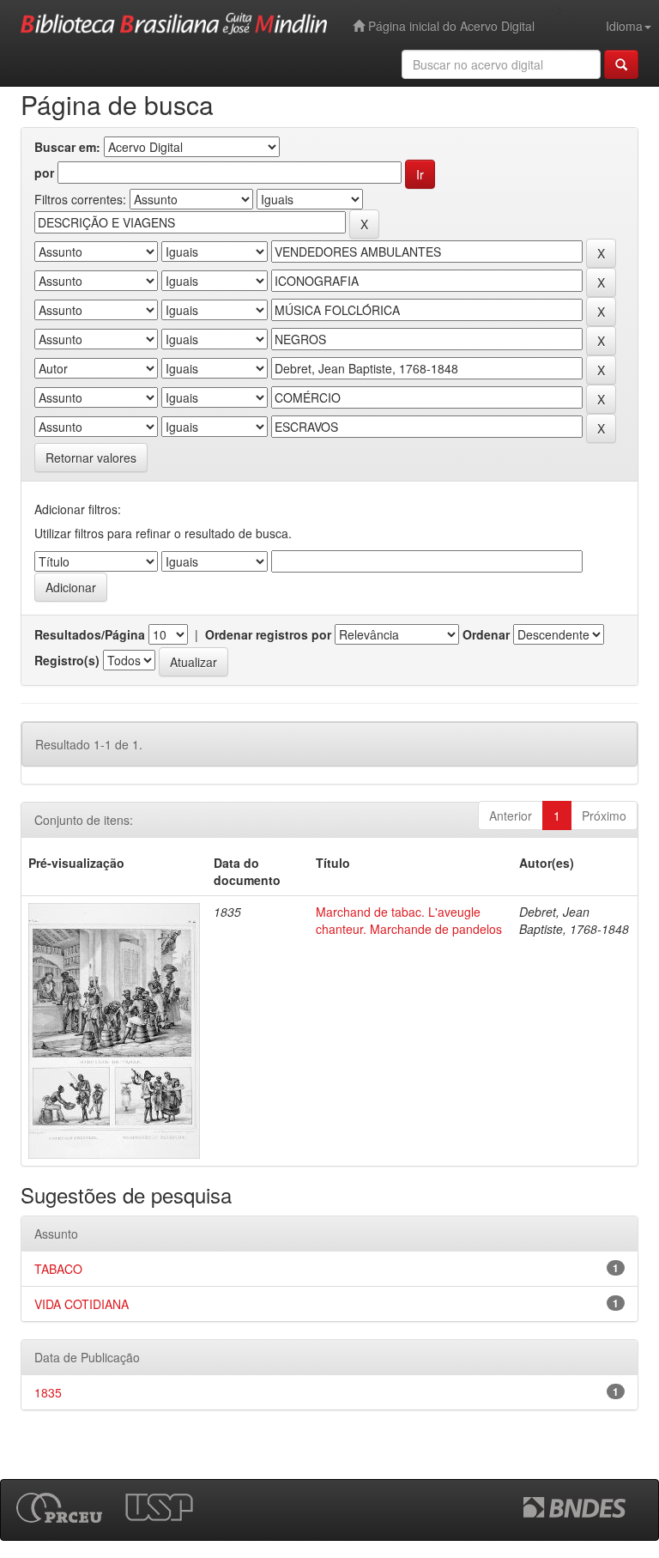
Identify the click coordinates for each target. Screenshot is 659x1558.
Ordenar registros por (268, 634)
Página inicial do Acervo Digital (450, 25)
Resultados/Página (89, 634)
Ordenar (486, 634)
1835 (48, 1392)
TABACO (58, 1268)
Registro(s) (67, 660)
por (44, 172)
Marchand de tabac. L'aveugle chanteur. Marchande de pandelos (409, 920)
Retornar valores (90, 457)
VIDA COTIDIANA (81, 1303)
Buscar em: (67, 146)
